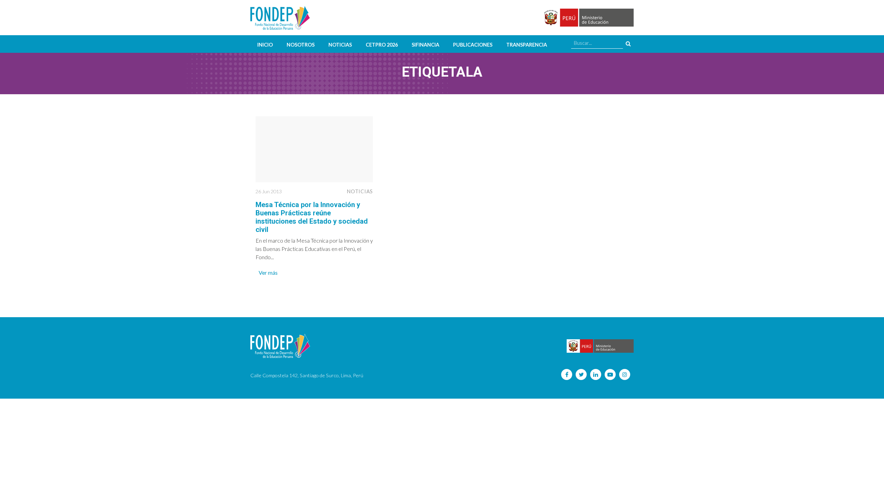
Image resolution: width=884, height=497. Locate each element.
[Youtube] (610, 374)
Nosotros (301, 45)
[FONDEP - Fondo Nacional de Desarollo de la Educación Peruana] (280, 18)
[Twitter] (581, 374)
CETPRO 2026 (382, 45)
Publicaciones (472, 45)
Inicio (265, 45)
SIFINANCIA (425, 45)
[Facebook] (566, 374)
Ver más (268, 272)
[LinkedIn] (595, 374)
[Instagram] (624, 374)
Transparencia (526, 45)
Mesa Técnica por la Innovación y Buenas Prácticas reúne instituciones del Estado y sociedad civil (312, 217)
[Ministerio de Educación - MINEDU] (588, 18)
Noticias (340, 45)
